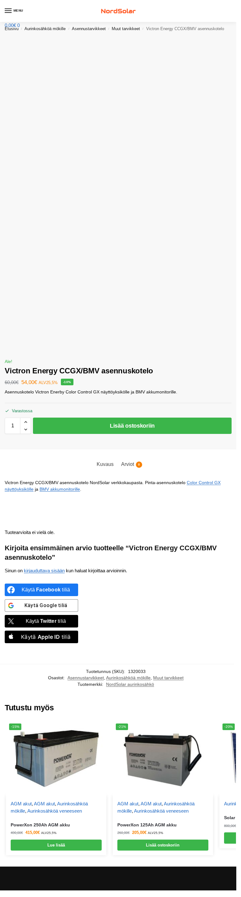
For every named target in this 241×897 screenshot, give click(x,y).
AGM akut (21, 803)
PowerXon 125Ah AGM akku (147, 825)
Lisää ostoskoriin (132, 426)
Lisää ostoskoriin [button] (162, 845)
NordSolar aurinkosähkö (130, 684)
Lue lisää (56, 845)
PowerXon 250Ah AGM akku (40, 825)
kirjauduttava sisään (44, 570)
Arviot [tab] (130, 464)
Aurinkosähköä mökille (128, 677)
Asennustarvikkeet (85, 677)
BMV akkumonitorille (60, 489)
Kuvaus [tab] (105, 464)
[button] (12, 25)
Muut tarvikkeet (168, 677)
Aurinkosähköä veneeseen (54, 811)
